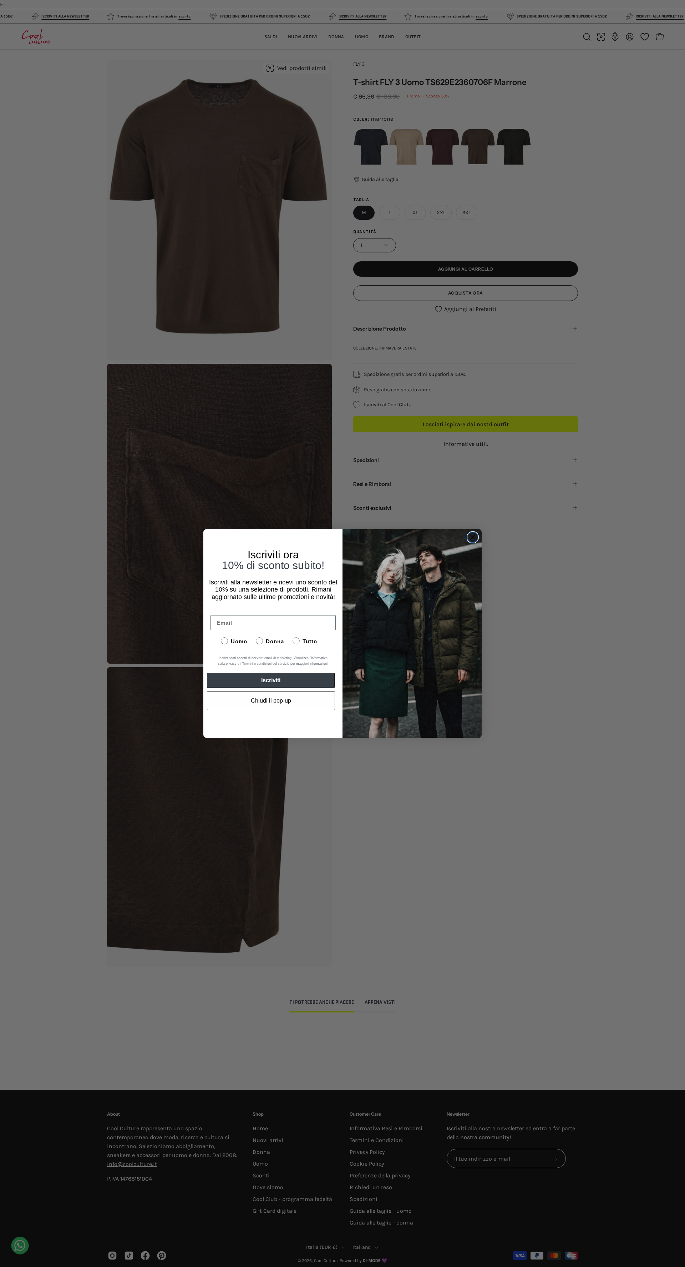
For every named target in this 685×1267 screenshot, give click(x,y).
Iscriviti (270, 680)
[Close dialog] (472, 537)
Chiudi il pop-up (271, 701)
